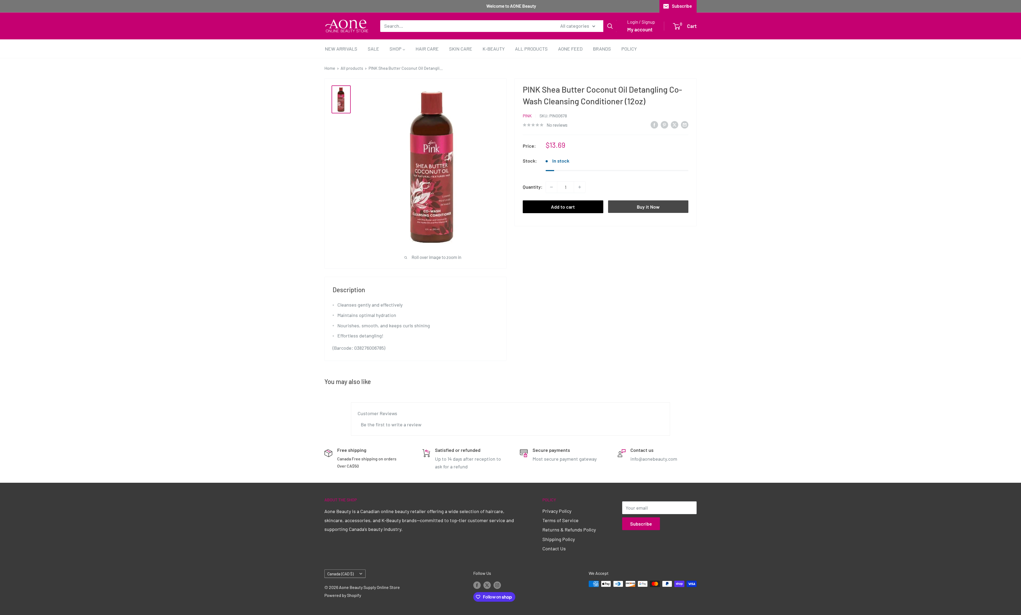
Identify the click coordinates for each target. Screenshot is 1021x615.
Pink (527, 115)
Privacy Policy (556, 511)
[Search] (610, 26)
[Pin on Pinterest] (664, 124)
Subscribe (682, 6)
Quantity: (532, 187)
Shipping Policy (558, 539)
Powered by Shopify (342, 595)
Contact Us (554, 548)
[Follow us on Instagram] (497, 585)
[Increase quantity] (579, 187)
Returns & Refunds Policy (569, 530)
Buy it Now (648, 207)
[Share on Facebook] (654, 124)
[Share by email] (684, 124)
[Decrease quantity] (551, 187)
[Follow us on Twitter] (487, 585)
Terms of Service (560, 520)
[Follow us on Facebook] (477, 585)
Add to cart (563, 207)
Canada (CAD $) (340, 573)
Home (329, 68)
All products (352, 68)
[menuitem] (341, 48)
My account (639, 29)
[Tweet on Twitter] (674, 124)
